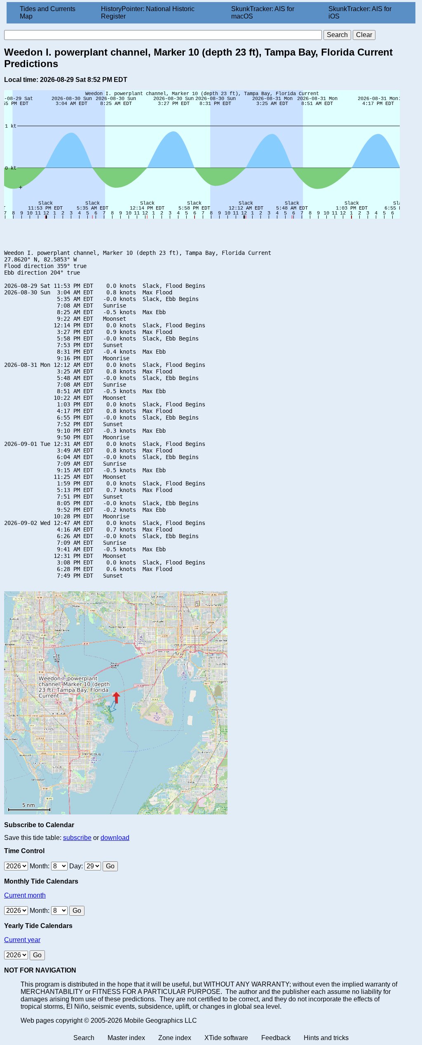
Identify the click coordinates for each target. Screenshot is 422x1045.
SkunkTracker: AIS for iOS (360, 12)
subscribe (77, 837)
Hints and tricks (326, 1037)
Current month (25, 895)
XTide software (226, 1037)
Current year (22, 939)
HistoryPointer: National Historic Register (148, 12)
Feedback (276, 1037)
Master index (126, 1037)
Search (83, 1037)
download (115, 837)
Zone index (174, 1037)
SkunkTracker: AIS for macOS (262, 12)
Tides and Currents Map (47, 12)
